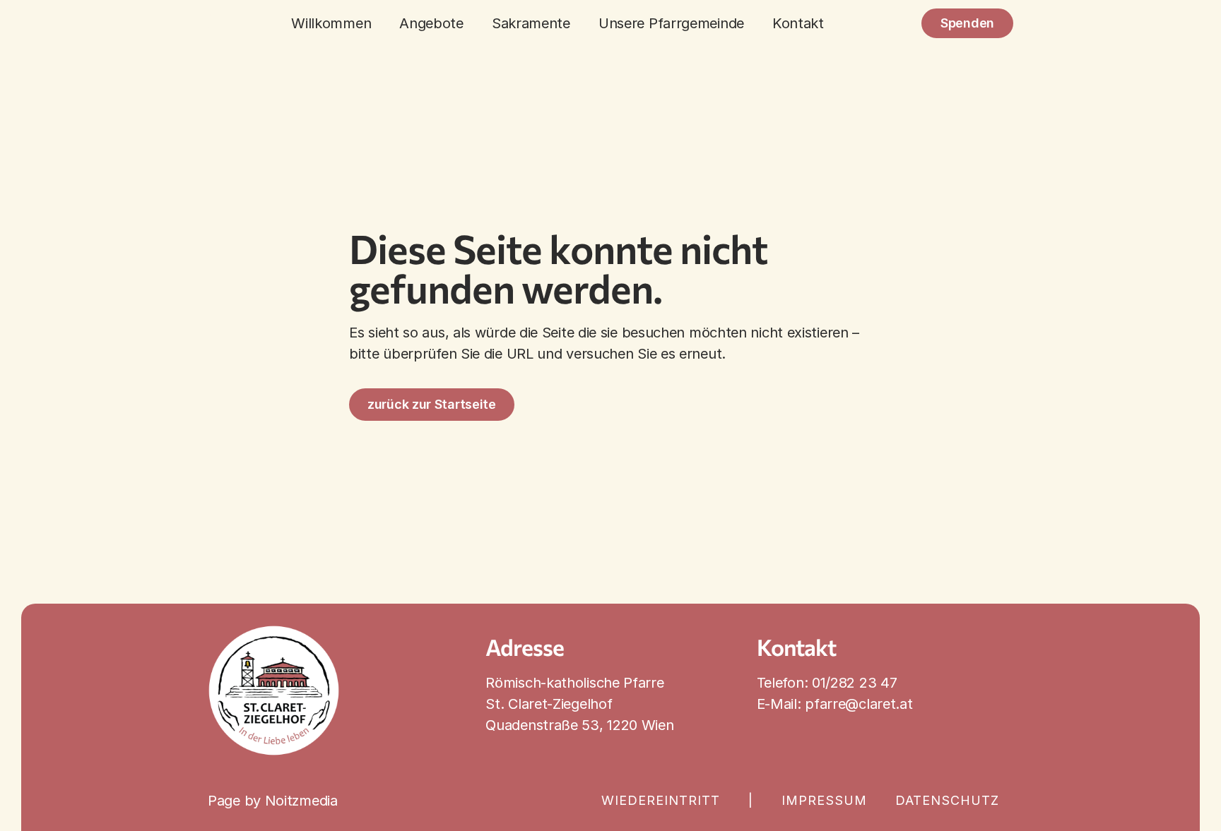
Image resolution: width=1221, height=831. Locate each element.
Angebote (431, 23)
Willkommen (331, 23)
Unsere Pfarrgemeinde (671, 23)
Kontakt (798, 23)
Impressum (824, 800)
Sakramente (531, 23)
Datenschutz (947, 800)
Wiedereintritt (660, 800)
